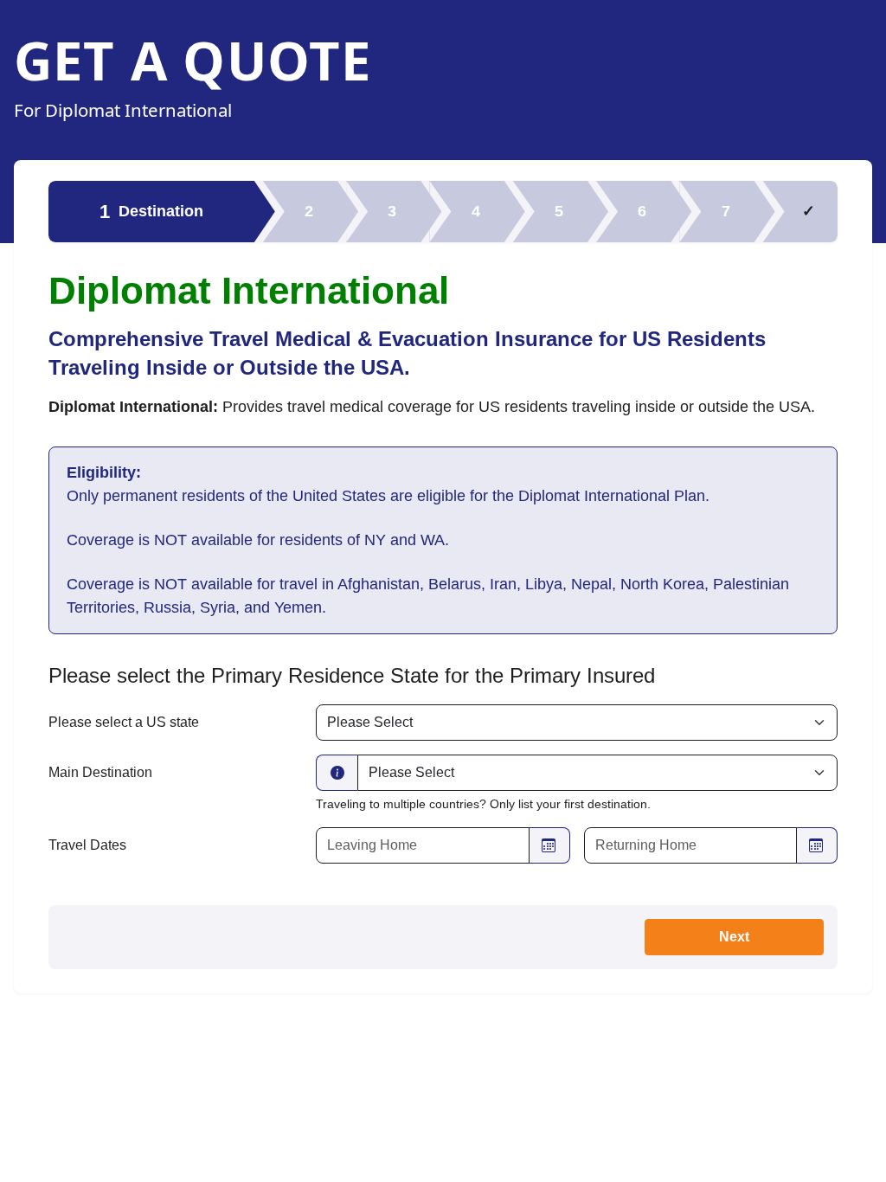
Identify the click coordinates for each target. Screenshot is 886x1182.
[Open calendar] (549, 845)
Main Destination (100, 772)
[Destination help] (336, 773)
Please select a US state (123, 722)
